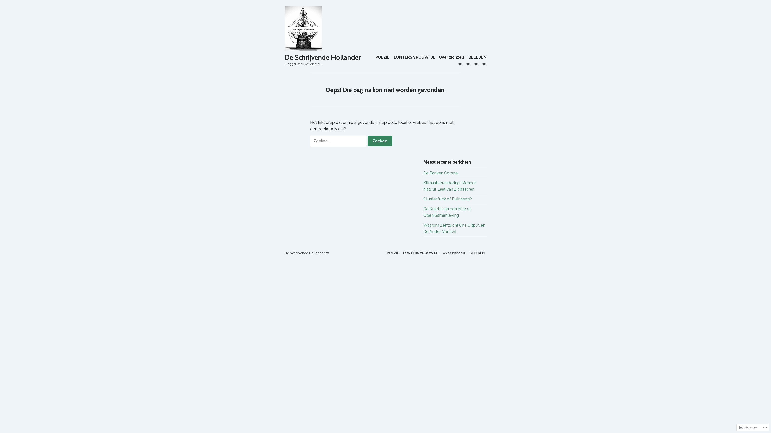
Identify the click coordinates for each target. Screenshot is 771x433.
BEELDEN (477, 57)
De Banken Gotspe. (441, 173)
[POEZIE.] (461, 64)
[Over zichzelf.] (476, 64)
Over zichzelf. (452, 57)
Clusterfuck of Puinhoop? (447, 199)
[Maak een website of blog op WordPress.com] (327, 253)
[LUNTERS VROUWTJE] (468, 64)
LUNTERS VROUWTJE (414, 57)
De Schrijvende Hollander (323, 57)
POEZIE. (383, 57)
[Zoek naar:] (339, 141)
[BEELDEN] (483, 64)
